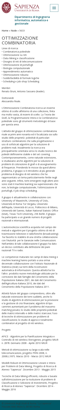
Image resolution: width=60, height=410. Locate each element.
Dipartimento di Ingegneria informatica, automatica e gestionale (32, 20)
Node (14, 30)
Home (5, 30)
